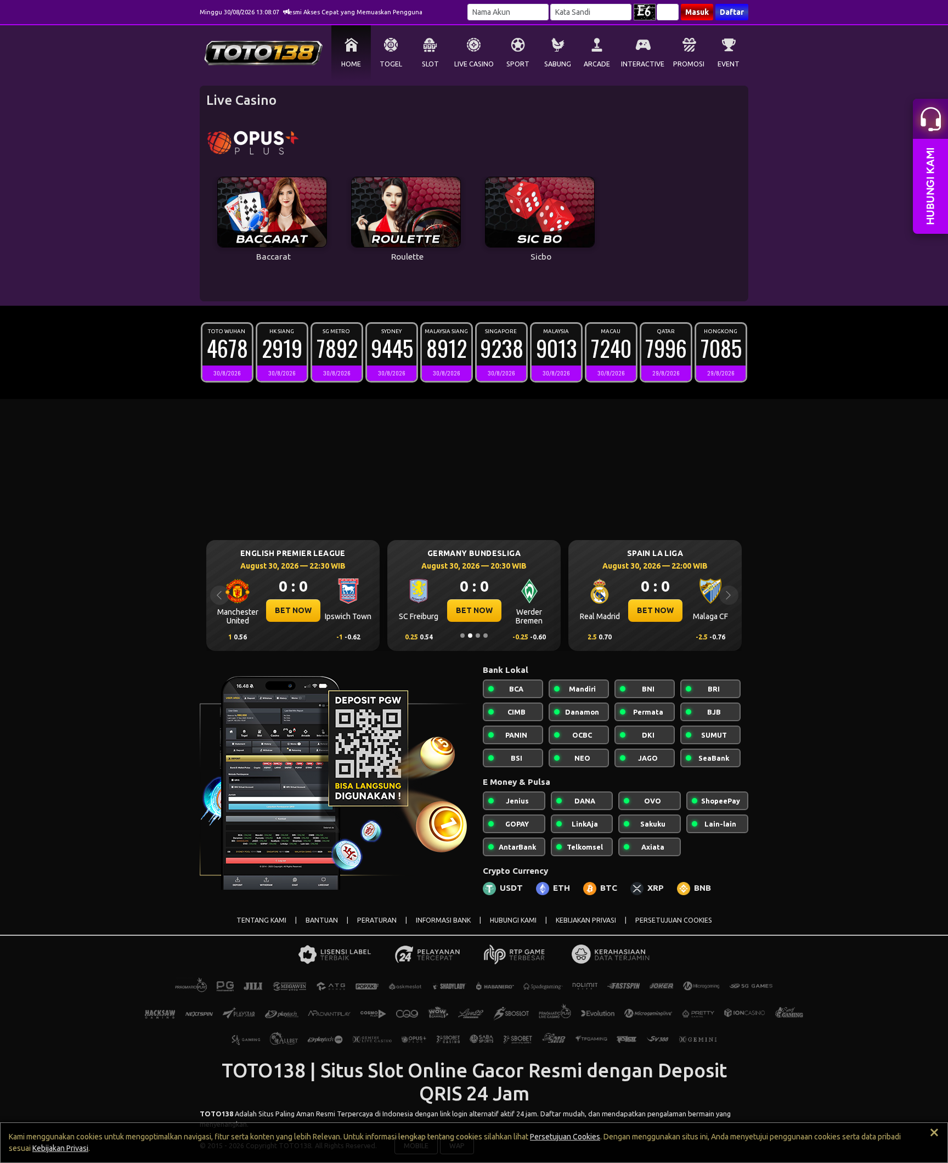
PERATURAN (377, 920)
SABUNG (557, 64)
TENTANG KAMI (261, 920)
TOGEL (391, 64)
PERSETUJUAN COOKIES (673, 920)
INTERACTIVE (642, 64)
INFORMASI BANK (443, 920)
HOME (351, 64)
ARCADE (597, 64)
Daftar (732, 12)
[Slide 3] (478, 635)
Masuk (697, 12)
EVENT (729, 64)
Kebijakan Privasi (60, 1148)
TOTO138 (216, 1113)
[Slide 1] (462, 635)
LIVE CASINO (474, 64)
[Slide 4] (485, 635)
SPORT (517, 64)
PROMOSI (688, 64)
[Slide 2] (470, 635)
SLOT (430, 64)
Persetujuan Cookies (565, 1136)
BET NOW (293, 610)
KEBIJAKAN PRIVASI (586, 920)
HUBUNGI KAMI (513, 920)
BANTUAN (322, 920)
